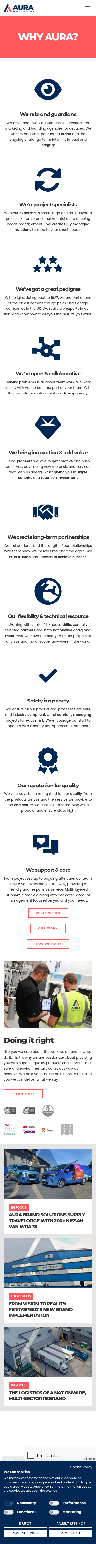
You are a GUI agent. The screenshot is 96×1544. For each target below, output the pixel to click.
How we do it (48, 944)
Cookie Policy (81, 1467)
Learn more (23, 1094)
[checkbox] (9, 1503)
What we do (48, 913)
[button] (18, 6)
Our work (48, 928)
